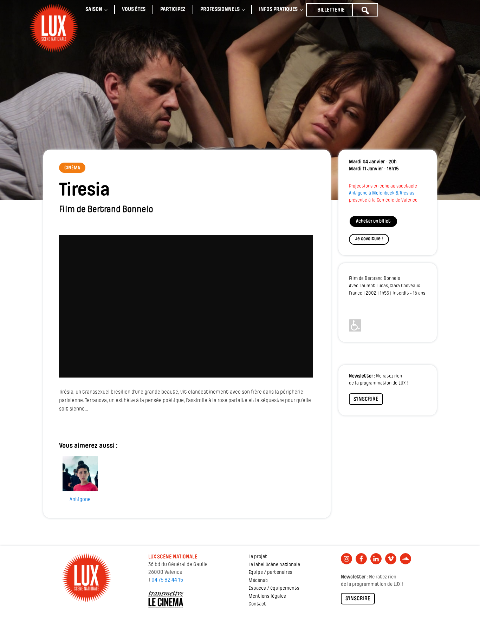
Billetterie (331, 10)
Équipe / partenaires (270, 572)
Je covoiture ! (369, 239)
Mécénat (258, 580)
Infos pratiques (278, 9)
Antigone (80, 500)
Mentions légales (267, 596)
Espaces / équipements (273, 588)
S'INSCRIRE (365, 399)
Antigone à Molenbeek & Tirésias (381, 193)
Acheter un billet (373, 221)
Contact (257, 604)
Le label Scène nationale (274, 565)
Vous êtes (133, 9)
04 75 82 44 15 (167, 580)
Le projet (257, 556)
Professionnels (220, 9)
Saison (93, 9)
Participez (173, 9)
